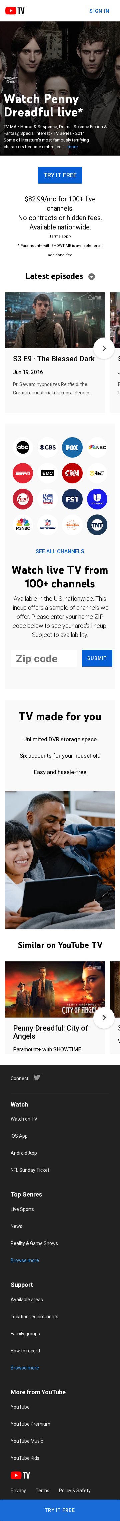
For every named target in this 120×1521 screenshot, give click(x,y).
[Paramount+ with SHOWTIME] (11, 80)
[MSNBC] (23, 525)
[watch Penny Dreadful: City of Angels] (55, 990)
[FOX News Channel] (47, 499)
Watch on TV (24, 1119)
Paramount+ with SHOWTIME (47, 1049)
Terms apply (60, 236)
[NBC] (97, 448)
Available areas (27, 1299)
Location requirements (34, 1316)
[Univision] (97, 499)
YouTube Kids (25, 1458)
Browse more (25, 1260)
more (73, 146)
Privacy (18, 1490)
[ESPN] (23, 474)
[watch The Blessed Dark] (55, 320)
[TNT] (97, 525)
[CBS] (47, 448)
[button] (104, 348)
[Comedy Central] (97, 474)
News (16, 1226)
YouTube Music (27, 1441)
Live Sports (22, 1209)
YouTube (20, 1407)
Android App (24, 1153)
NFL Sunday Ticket (30, 1170)
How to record (25, 1350)
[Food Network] (23, 499)
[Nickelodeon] (72, 525)
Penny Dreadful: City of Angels (50, 1032)
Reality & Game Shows (34, 1243)
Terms (42, 1490)
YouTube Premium (30, 1424)
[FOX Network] (72, 448)
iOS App (19, 1136)
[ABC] (23, 448)
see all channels (60, 551)
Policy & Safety (75, 1490)
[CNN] (72, 474)
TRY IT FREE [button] (60, 175)
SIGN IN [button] (99, 11)
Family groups (25, 1333)
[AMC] (47, 474)
